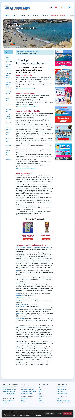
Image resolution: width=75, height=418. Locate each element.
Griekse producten (62, 393)
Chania (17, 247)
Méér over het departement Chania (25, 88)
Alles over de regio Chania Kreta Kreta (9, 58)
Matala (17, 270)
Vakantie (22, 15)
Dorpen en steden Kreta (8, 98)
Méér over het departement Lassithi (25, 215)
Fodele (17, 361)
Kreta (37, 51)
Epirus (22, 400)
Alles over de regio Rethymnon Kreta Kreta (9, 85)
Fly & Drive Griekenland (8, 393)
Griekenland (20, 51)
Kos (40, 393)
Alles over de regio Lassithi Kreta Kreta (9, 76)
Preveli (17, 293)
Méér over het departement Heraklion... (26, 168)
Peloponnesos (24, 398)
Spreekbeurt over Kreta (9, 139)
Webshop (36, 15)
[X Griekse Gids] (51, 7)
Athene (40, 388)
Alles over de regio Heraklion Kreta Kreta (9, 67)
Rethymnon (23, 247)
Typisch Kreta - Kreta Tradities (8, 153)
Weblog (62, 15)
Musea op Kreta (8, 122)
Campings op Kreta (8, 92)
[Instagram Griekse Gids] (61, 7)
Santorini (41, 396)
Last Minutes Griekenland (9, 395)
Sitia (42, 247)
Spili (17, 347)
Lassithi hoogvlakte (21, 283)
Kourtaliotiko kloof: (21, 299)
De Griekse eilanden (26, 388)
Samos (40, 400)
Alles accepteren (67, 413)
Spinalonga (19, 295)
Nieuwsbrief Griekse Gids (64, 402)
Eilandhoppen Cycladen (9, 389)
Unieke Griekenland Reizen (9, 386)
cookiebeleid (38, 415)
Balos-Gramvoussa (21, 304)
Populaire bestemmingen (27, 389)
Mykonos (41, 395)
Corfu (40, 389)
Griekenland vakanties (8, 391)
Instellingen (59, 413)
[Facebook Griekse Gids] (65, 7)
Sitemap (59, 403)
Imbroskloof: (19, 300)
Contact (59, 398)
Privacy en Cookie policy (64, 400)
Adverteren (5, 403)
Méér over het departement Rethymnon (27, 106)
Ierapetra (47, 247)
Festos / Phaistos (20, 318)
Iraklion (29, 247)
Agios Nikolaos (36, 247)
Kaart (29, 15)
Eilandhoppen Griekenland (9, 388)
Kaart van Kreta (8, 105)
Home (7, 15)
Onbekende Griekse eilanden (28, 391)
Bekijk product (28, 239)
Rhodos (41, 398)
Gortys (17, 308)
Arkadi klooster (20, 306)
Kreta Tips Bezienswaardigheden (9, 116)
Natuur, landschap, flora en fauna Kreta (9, 131)
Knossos (18, 313)
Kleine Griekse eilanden (27, 393)
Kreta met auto (8, 110)
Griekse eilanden (29, 51)
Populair (14, 15)
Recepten (45, 15)
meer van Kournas (23, 276)
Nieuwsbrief (54, 15)
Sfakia (20, 269)
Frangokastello (20, 297)
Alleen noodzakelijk (50, 413)
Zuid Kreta (8, 159)
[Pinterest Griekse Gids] (70, 7)
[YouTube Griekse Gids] (56, 7)
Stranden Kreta (8, 146)
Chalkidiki (23, 402)
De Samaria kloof (20, 253)
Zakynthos (41, 402)
